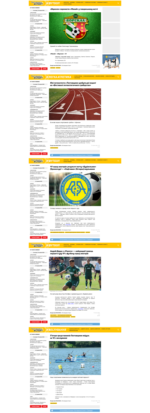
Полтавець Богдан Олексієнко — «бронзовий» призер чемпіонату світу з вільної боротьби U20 (37, 64)
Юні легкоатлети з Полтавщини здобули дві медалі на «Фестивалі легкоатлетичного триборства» (38, 15)
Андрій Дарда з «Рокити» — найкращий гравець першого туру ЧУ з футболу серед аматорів (38, 28)
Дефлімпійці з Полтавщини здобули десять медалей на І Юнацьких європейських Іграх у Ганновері (37, 38)
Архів (44, 68)
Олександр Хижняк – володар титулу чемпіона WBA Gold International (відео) (38, 146)
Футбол (54, 3)
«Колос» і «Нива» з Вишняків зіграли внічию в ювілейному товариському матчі (39, 43)
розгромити (80, 308)
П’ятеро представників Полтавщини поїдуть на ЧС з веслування (37, 33)
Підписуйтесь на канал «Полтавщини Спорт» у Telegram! (76, 155)
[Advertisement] (111, 14)
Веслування (33, 31)
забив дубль (71, 303)
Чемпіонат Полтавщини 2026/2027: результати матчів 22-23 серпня (37, 47)
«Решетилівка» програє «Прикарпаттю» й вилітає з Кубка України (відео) (38, 150)
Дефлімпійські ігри (34, 35)
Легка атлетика (33, 12)
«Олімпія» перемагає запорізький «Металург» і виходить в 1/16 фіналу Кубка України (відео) (38, 54)
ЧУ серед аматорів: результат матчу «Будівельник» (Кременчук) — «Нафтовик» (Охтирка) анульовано (38, 20)
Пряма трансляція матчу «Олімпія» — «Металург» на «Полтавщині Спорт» (37, 60)
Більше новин (35, 68)
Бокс (32, 227)
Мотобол (32, 41)
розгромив (68, 224)
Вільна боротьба (34, 62)
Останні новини (34, 7)
